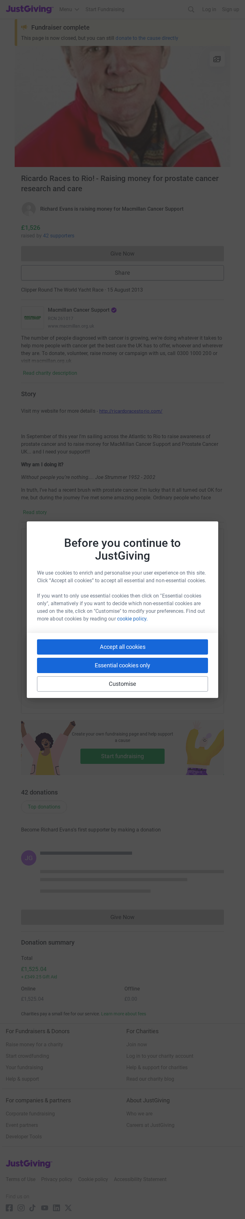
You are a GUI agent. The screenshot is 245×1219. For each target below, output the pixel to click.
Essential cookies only (122, 665)
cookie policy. (132, 619)
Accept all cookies (122, 646)
